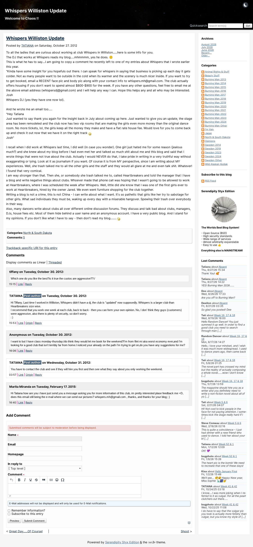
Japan (208, 133)
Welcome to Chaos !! (22, 18)
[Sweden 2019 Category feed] (202, 148)
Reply (28, 284)
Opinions (210, 140)
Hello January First (226, 471)
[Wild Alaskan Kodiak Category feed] (202, 164)
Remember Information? (28, 510)
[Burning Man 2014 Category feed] (202, 83)
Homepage (16, 454)
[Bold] (19, 480)
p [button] (10, 496)
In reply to (15, 464)
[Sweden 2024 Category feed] (202, 156)
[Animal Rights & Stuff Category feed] (202, 71)
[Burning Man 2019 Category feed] (202, 102)
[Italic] (25, 480)
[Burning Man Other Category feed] (202, 125)
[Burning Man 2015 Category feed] (202, 87)
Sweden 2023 (213, 152)
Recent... (206, 52)
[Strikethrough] (36, 480)
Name (13, 435)
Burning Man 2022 (215, 113)
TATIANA (27, 45)
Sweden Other (213, 160)
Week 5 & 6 (221, 402)
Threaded (55, 262)
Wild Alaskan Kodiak (216, 164)
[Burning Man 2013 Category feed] (202, 79)
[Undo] (11, 480)
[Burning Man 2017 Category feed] (202, 94)
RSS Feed (210, 180)
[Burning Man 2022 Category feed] (202, 113)
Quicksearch (198, 25)
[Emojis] (57, 480)
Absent (223, 266)
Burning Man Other (216, 125)
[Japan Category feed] (202, 133)
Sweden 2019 (213, 148)
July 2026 (207, 47)
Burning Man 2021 (215, 110)
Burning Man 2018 (215, 98)
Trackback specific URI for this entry (31, 248)
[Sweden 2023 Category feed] (202, 152)
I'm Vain (209, 129)
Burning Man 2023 (215, 117)
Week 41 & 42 (229, 486)
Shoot (185, 531)
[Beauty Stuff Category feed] (202, 75)
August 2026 (208, 44)
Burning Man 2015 (215, 87)
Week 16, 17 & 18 (224, 315)
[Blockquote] (43, 480)
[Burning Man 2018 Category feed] (202, 98)
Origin (29, 322)
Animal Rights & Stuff (217, 71)
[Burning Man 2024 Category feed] (202, 121)
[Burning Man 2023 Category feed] (202, 117)
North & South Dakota (37, 233)
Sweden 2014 (213, 144)
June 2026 (207, 49)
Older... (205, 55)
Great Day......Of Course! (26, 531)
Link (20, 284)
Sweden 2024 (213, 156)
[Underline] (30, 480)
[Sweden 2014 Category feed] (202, 144)
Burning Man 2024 (215, 121)
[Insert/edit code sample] (51, 480)
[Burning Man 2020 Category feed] (202, 106)
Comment (16, 474)
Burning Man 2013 (215, 79)
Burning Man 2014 (215, 83)
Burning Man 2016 (215, 90)
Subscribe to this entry (27, 514)
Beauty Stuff (212, 75)
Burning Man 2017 (215, 94)
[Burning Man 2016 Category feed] (202, 90)
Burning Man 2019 (215, 102)
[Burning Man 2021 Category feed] (202, 110)
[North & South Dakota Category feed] (202, 137)
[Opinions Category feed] (202, 140)
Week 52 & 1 (226, 444)
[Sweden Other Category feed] (202, 160)
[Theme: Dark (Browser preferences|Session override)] (245, 5)
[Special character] (62, 480)
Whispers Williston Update (35, 11)
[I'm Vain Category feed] (202, 129)
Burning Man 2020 (215, 106)
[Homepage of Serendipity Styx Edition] (224, 209)
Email (12, 444)
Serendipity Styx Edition (122, 542)
